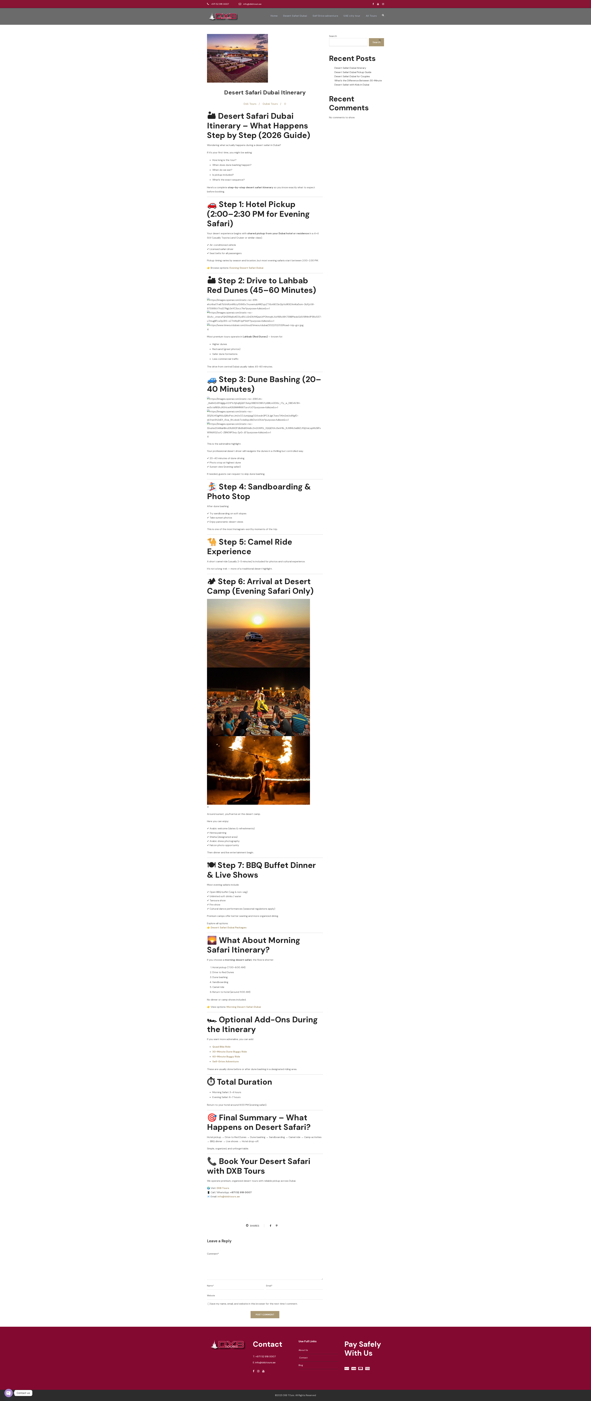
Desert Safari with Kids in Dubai (351, 84)
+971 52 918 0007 (220, 4)
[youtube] (378, 4)
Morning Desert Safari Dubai (244, 1006)
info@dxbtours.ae (252, 4)
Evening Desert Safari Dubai (246, 267)
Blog (301, 1365)
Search (333, 36)
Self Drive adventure (325, 15)
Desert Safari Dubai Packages (229, 927)
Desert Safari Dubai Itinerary (350, 68)
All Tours (371, 15)
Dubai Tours (270, 104)
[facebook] (373, 4)
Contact (303, 1357)
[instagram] (383, 4)
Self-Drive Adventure (225, 1061)
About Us (303, 1350)
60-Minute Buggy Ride (226, 1056)
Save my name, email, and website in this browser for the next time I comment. (254, 1303)
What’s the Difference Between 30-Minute (358, 80)
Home (274, 15)
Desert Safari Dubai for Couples (352, 76)
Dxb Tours (250, 104)
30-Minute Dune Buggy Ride (229, 1051)
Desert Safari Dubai (295, 15)
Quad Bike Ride (221, 1046)
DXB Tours (223, 1188)
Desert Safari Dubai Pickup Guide (352, 72)
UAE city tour (352, 15)
